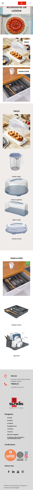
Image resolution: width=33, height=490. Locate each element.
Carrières (10, 429)
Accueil (9, 418)
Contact (10, 432)
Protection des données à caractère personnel (15, 437)
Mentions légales (12, 434)
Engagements (12, 426)
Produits (10, 420)
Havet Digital (15, 488)
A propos (10, 423)
